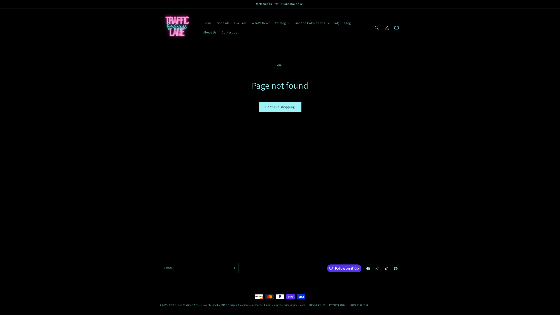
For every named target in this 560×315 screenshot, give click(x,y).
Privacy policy (337, 304)
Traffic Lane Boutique (181, 304)
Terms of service (359, 304)
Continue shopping (280, 107)
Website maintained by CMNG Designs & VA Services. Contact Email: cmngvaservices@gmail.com (249, 304)
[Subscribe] (233, 268)
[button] (282, 23)
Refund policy (317, 304)
